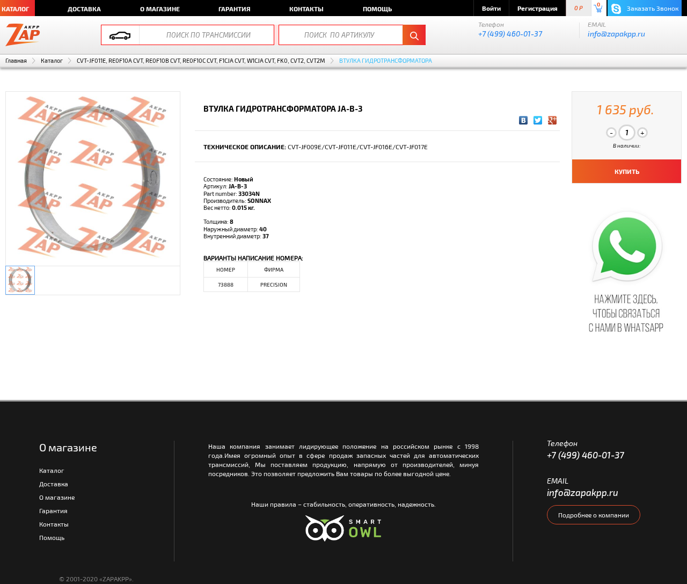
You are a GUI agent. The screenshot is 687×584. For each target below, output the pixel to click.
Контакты (306, 8)
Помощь (377, 8)
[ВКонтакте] (523, 120)
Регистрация (537, 8)
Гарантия (234, 8)
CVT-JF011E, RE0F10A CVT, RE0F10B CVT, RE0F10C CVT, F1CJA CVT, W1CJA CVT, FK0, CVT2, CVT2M (201, 60)
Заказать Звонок (651, 8)
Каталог (52, 60)
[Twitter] (538, 120)
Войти (491, 8)
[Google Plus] (552, 120)
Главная (16, 60)
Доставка (84, 8)
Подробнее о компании (593, 515)
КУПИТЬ (627, 171)
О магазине (160, 8)
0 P (578, 8)
